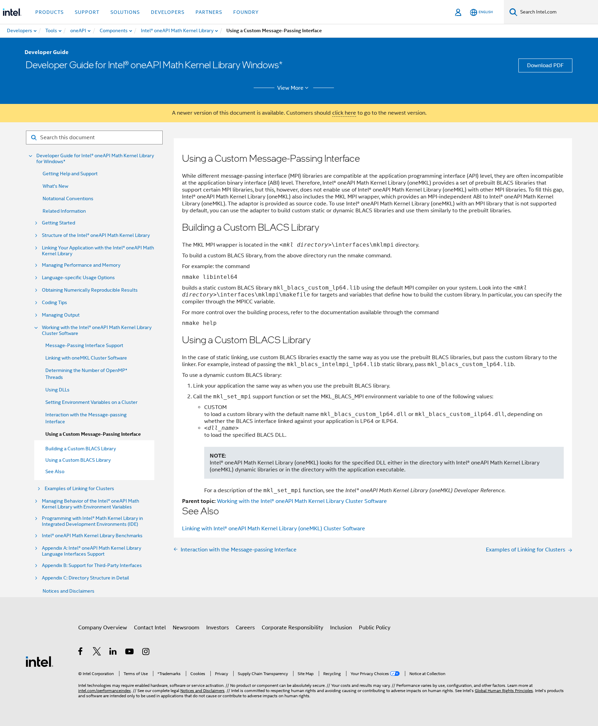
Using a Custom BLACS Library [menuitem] (78, 460)
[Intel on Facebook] (80, 652)
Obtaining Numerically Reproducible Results (90, 290)
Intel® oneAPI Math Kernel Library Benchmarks (92, 536)
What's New (55, 186)
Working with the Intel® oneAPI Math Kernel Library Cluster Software (97, 330)
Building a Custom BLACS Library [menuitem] (80, 448)
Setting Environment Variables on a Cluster (91, 402)
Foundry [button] (246, 12)
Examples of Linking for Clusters (79, 489)
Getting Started (58, 223)
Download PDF (545, 65)
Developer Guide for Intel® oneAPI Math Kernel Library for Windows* (95, 159)
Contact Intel (150, 627)
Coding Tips (54, 303)
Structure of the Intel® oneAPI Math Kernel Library (96, 235)
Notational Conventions (68, 198)
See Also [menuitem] (54, 471)
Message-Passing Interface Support (84, 345)
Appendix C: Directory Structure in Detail (85, 578)
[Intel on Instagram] (146, 652)
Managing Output (61, 315)
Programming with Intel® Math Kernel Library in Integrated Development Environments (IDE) (92, 521)
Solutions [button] (125, 12)
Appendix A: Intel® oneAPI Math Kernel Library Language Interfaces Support (91, 551)
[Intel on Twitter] (97, 652)
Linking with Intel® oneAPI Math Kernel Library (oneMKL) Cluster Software (273, 528)
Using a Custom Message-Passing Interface (93, 434)
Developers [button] (167, 12)
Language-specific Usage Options (78, 278)
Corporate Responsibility (292, 627)
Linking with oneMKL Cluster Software (86, 358)
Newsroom (186, 627)
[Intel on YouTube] (130, 652)
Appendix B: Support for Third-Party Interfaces (92, 565)
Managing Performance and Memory (81, 265)
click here (344, 112)
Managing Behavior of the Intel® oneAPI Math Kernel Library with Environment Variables (90, 504)
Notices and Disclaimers (68, 591)
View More (290, 88)
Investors (217, 627)
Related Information (64, 211)
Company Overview (102, 627)
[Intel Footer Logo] (39, 661)
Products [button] (49, 12)
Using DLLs (57, 390)
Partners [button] (209, 12)
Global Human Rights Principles (504, 690)
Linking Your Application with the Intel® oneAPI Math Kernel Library (98, 251)
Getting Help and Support (70, 173)
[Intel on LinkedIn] (113, 652)
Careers (245, 627)
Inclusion (341, 627)
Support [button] (87, 12)
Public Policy (374, 627)
